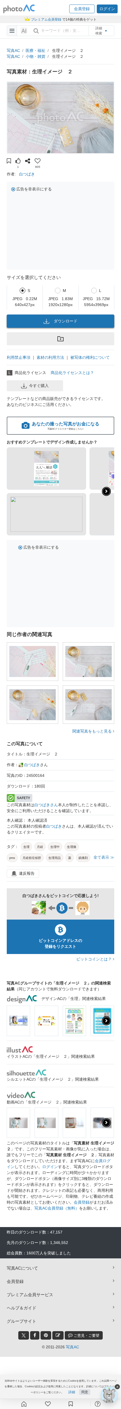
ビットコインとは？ (94, 959)
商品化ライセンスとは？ (72, 372)
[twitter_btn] (23, 1335)
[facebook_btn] (34, 1335)
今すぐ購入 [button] (39, 385)
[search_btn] (36, 30)
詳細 (71, 1392)
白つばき (27, 174)
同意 (84, 1392)
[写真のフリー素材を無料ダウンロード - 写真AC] (19, 9)
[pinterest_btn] (46, 1335)
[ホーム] (24, 1404)
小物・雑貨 (35, 56)
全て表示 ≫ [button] (103, 857)
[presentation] (106, 1020)
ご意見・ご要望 (86, 1335)
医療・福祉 (35, 50)
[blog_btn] (58, 1335)
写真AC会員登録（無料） (56, 1208)
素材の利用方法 (50, 357)
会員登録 (81, 1202)
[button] (82, 9)
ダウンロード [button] (65, 321)
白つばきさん (46, 805)
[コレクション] (71, 1404)
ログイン (50, 1166)
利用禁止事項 (18, 357)
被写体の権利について (90, 357)
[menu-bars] (12, 30)
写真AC (13, 50)
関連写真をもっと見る (92, 731)
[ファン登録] (48, 1404)
